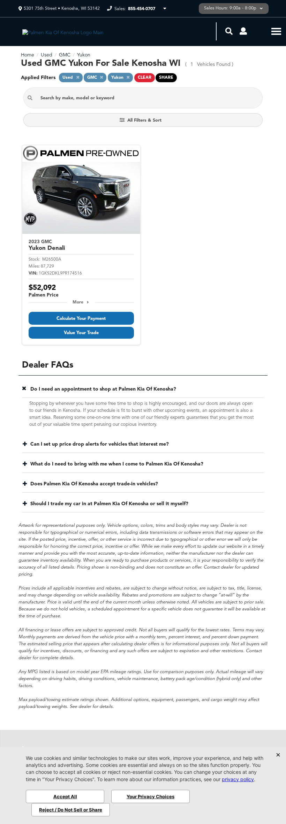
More (78, 302)
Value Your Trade (81, 333)
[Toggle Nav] (276, 31)
